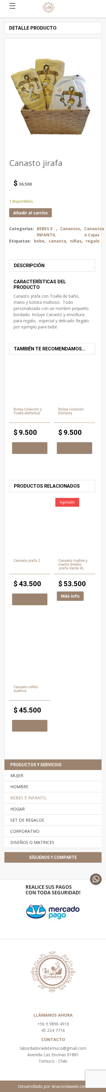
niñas (76, 241)
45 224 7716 (53, 1030)
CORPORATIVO (24, 831)
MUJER (16, 775)
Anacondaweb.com (70, 1086)
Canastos (70, 228)
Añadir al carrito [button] (29, 448)
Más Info (70, 596)
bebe (39, 241)
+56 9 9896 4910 (53, 1024)
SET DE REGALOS (27, 820)
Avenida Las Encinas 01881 (53, 1054)
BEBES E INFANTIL (46, 232)
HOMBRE (19, 786)
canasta (57, 241)
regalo (93, 241)
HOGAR (17, 809)
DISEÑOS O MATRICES (32, 842)
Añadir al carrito (30, 213)
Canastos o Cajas (94, 232)
